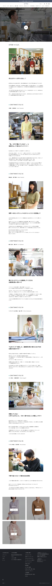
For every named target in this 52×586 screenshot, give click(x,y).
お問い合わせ (47, 5)
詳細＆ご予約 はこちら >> (42, 556)
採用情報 (26, 565)
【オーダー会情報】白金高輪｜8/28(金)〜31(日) (26, 1)
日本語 (40, 3)
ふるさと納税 (13, 557)
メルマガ (43, 5)
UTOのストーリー (26, 5)
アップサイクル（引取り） (30, 560)
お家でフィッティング (29, 556)
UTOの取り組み (32, 5)
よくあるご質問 (28, 567)
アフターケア (21, 5)
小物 (14, 534)
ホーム (3, 560)
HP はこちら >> (40, 561)
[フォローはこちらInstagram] (2, 579)
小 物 (3, 558)
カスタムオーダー (28, 554)
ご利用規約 (27, 572)
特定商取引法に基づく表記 (30, 574)
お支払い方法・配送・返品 (30, 569)
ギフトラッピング (28, 561)
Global (26, 576)
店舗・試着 (16, 5)
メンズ (8, 5)
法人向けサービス (38, 5)
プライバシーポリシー (29, 570)
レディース (4, 5)
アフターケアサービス (29, 558)
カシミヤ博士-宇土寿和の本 (16, 559)
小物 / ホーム (12, 5)
